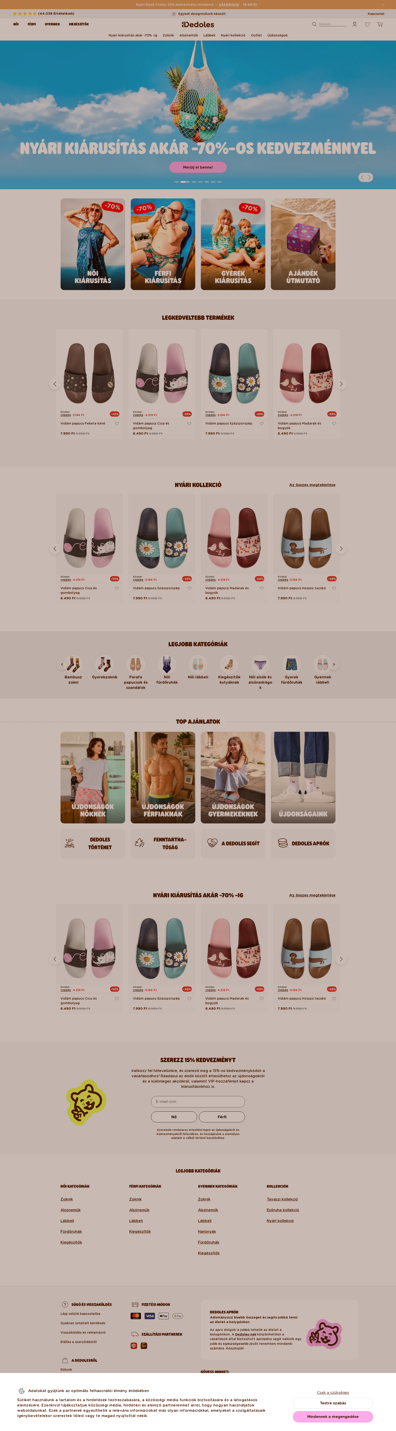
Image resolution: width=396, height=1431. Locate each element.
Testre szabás (333, 1403)
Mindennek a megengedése (333, 1417)
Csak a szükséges (333, 1392)
